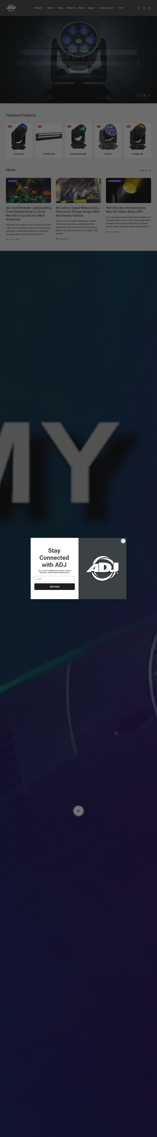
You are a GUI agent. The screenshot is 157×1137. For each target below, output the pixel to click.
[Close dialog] (123, 541)
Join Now (54, 586)
